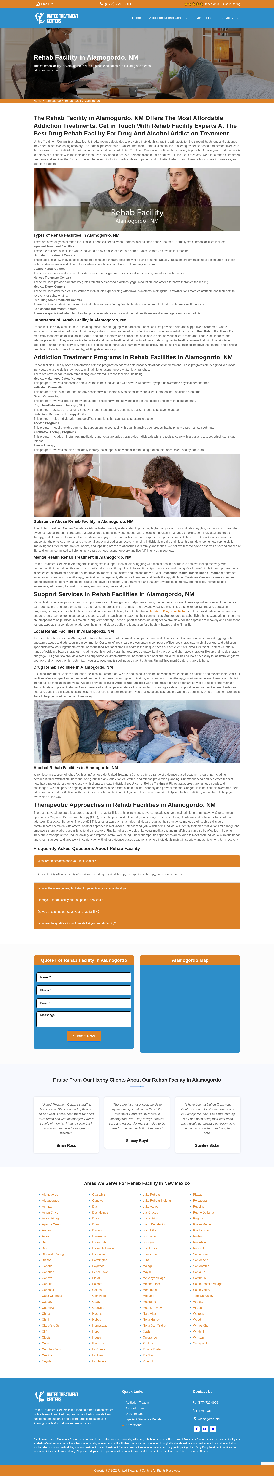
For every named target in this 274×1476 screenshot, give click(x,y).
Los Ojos (149, 1242)
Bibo (45, 1248)
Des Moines (100, 1212)
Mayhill (147, 1272)
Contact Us (204, 18)
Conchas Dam (51, 1349)
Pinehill (148, 1361)
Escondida (99, 1242)
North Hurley (151, 1319)
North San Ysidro (154, 1325)
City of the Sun (51, 1325)
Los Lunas (150, 1236)
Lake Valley (150, 1206)
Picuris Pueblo (152, 1349)
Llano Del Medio (154, 1224)
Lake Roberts (151, 1194)
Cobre (46, 1343)
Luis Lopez (150, 1248)
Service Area (229, 18)
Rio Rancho (201, 1230)
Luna (146, 1260)
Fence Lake (100, 1272)
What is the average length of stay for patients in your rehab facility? (82, 888)
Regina (198, 1218)
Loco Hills (149, 1230)
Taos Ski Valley (203, 1295)
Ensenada (99, 1236)
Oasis (146, 1331)
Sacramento (201, 1254)
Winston (198, 1337)
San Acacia (200, 1260)
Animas (47, 1206)
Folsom (97, 1284)
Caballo (47, 1266)
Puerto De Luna (203, 1212)
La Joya (97, 1355)
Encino (97, 1230)
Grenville (98, 1307)
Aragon (47, 1230)
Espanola (98, 1254)
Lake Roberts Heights (157, 1200)
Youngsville (201, 1343)
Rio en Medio (202, 1224)
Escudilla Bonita (103, 1248)
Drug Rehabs (134, 1413)
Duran (96, 1224)
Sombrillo (199, 1278)
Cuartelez (98, 1194)
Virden (197, 1307)
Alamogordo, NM (209, 1419)
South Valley (201, 1289)
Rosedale (199, 1242)
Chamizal (48, 1307)
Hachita (97, 1313)
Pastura (148, 1343)
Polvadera (200, 1200)
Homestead (100, 1325)
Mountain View (153, 1307)
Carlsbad (48, 1289)
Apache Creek (51, 1224)
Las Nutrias (150, 1218)
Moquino (148, 1295)
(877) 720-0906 (118, 4)
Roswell (198, 1248)
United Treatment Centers (135, 1470)
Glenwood (99, 1295)
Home (136, 18)
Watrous (198, 1313)
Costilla (47, 1355)
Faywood (98, 1266)
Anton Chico (50, 1212)
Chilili (46, 1319)
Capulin (47, 1284)
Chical (46, 1313)
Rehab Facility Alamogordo (82, 100)
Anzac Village (51, 1218)
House (96, 1337)
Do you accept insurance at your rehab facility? (68, 911)
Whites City (200, 1325)
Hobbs (96, 1319)
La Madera (99, 1361)
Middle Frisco (152, 1284)
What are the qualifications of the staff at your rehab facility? (77, 923)
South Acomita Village (207, 1284)
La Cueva (98, 1349)
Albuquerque (50, 1200)
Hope (96, 1331)
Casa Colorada (52, 1295)
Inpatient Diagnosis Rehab (143, 1419)
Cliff (44, 1331)
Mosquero (149, 1301)
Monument (150, 1289)
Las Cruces (150, 1212)
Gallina (97, 1289)
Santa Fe (199, 1272)
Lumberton (150, 1254)
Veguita (198, 1301)
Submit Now (84, 1036)
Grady (96, 1301)
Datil (95, 1206)
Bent (45, 1242)
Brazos (46, 1260)
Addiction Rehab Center (167, 18)
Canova (47, 1278)
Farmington (99, 1260)
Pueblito (198, 1206)
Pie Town (149, 1355)
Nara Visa (149, 1313)
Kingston (98, 1343)
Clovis (46, 1337)
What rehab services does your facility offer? (67, 860)
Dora (95, 1218)
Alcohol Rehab (135, 1408)
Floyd (96, 1278)
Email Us (47, 4)
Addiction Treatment (139, 1402)
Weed (197, 1319)
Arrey (45, 1236)
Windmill (199, 1331)
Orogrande (150, 1337)
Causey (47, 1301)
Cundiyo (97, 1200)
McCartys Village (154, 1278)
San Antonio (201, 1266)
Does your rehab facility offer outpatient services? (70, 900)
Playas (197, 1194)
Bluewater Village (53, 1254)
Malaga (148, 1266)
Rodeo (197, 1236)
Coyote (46, 1361)
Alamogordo (53, 100)
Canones (48, 1272)
